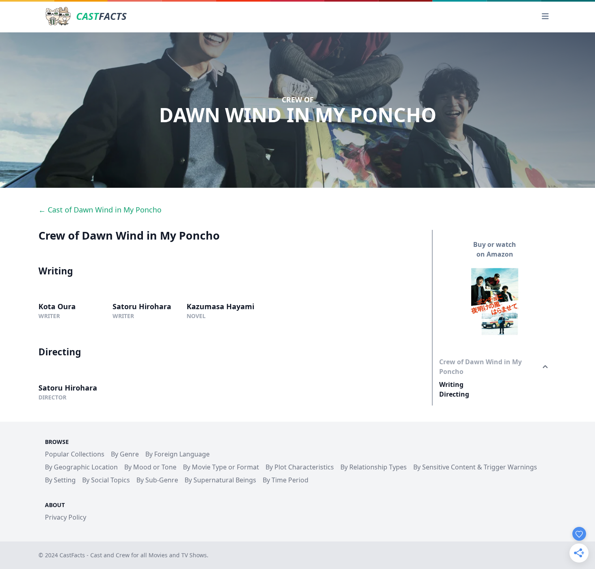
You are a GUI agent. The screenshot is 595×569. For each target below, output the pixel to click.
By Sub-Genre (157, 480)
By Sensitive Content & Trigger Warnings (475, 467)
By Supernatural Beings (220, 480)
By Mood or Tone (150, 467)
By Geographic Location (81, 467)
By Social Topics (106, 480)
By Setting (60, 480)
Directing (454, 394)
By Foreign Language (177, 454)
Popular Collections (74, 454)
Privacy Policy (65, 517)
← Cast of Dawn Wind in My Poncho (100, 209)
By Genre (125, 454)
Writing (451, 384)
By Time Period (285, 480)
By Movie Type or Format (221, 467)
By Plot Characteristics (300, 467)
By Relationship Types (373, 467)
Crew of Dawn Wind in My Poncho (480, 366)
